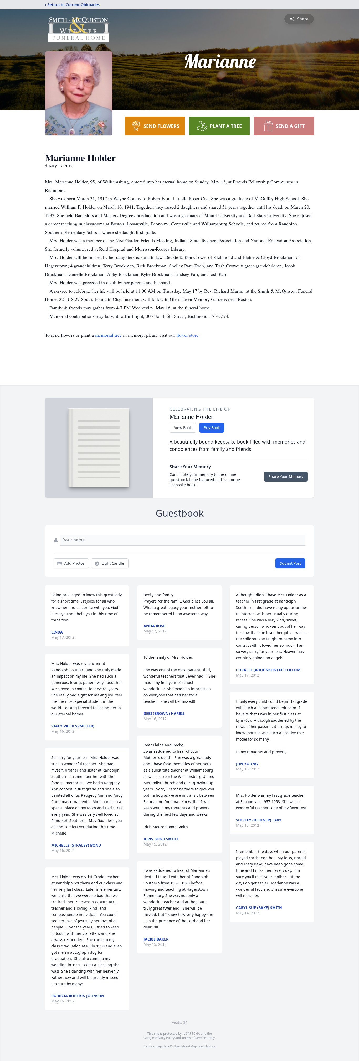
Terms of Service (194, 1038)
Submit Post (290, 563)
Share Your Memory (286, 476)
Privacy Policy (165, 1038)
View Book (183, 427)
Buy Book (212, 427)
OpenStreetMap (185, 1046)
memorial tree (108, 335)
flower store (187, 335)
